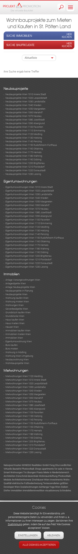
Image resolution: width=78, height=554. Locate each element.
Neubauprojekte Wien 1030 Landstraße (25, 101)
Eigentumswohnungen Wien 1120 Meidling (27, 227)
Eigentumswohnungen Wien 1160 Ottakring (27, 241)
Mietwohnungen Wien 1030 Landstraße (25, 387)
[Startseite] (22, 7)
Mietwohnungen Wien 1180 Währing (23, 434)
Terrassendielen (51, 483)
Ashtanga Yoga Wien (49, 487)
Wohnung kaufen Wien (16, 298)
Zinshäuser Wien (40, 479)
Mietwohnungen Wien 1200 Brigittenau (25, 441)
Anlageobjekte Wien (15, 283)
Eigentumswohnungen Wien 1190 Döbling (26, 252)
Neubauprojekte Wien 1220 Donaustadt (25, 170)
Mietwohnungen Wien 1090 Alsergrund (25, 408)
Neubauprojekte (16, 89)
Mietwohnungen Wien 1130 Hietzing (23, 416)
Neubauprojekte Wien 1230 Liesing (23, 174)
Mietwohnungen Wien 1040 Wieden (23, 390)
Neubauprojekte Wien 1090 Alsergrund (25, 123)
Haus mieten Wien (14, 323)
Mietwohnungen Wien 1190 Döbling (23, 437)
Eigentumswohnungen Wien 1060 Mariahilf (27, 205)
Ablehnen (53, 535)
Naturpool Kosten (12, 465)
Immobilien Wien (14, 337)
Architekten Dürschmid (15, 476)
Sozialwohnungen (29, 487)
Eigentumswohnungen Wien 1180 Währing (27, 248)
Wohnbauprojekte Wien (17, 363)
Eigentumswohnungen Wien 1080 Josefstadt (28, 212)
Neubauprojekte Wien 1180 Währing (23, 156)
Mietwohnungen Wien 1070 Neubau (23, 401)
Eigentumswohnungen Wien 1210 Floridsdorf (28, 259)
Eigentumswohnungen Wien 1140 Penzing (27, 234)
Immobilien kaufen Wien (17, 330)
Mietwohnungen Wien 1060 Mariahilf (24, 398)
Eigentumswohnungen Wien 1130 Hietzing (27, 230)
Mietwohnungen (16, 370)
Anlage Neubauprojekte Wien (20, 287)
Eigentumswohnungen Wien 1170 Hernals (26, 245)
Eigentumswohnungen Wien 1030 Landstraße (28, 194)
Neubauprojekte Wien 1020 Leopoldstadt (26, 98)
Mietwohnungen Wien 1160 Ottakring (24, 427)
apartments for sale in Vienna (57, 468)
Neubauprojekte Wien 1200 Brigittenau (25, 163)
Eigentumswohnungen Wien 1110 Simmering (28, 223)
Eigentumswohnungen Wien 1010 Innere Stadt (29, 187)
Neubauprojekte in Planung (19, 290)
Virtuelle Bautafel (12, 468)
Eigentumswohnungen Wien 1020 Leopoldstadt (29, 190)
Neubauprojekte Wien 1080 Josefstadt (25, 119)
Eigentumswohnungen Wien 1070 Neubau (26, 208)
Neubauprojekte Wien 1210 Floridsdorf (24, 166)
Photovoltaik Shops (32, 468)
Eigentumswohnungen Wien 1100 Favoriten (27, 219)
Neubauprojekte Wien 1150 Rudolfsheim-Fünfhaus (31, 145)
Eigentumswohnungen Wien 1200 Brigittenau (28, 256)
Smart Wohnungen (13, 472)
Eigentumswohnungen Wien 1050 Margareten (28, 201)
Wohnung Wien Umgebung (19, 356)
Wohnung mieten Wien (17, 301)
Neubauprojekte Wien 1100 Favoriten (24, 127)
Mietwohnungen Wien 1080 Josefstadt (25, 405)
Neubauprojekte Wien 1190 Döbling (23, 159)
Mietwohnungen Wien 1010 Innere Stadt (25, 379)
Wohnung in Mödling (15, 352)
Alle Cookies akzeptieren (39, 544)
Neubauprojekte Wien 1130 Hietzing (23, 137)
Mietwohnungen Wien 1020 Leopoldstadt (26, 383)
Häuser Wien (12, 327)
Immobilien (12, 274)
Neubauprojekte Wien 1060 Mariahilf (23, 112)
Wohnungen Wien (14, 305)
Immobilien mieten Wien (18, 334)
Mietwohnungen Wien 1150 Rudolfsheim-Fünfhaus (31, 423)
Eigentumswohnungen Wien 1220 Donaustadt (28, 263)
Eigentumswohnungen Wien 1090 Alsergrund (28, 216)
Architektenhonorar (21, 479)
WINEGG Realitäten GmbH (35, 465)
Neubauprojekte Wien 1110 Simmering (25, 130)
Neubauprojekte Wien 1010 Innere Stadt (25, 94)
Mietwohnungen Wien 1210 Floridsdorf (25, 445)
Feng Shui (55, 465)
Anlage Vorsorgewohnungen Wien (22, 279)
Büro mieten (11, 348)
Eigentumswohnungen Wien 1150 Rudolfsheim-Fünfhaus (34, 237)
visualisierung (52, 490)
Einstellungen (28, 535)
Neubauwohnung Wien (17, 359)
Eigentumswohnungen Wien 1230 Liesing (26, 266)
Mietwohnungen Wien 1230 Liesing (23, 452)
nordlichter (65, 465)
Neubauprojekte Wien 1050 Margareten (25, 108)
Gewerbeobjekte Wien (16, 308)
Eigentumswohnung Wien (18, 341)
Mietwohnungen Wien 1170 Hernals (23, 430)
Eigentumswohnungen (20, 181)
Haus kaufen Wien (14, 319)
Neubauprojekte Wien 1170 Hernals (23, 152)
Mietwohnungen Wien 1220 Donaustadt (25, 448)
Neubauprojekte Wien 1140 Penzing (23, 141)
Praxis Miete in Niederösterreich (52, 472)
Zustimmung (15, 524)
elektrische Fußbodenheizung (27, 483)
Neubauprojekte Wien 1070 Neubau (23, 116)
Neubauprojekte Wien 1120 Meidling (23, 134)
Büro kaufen (11, 345)
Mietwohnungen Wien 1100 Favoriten (24, 412)
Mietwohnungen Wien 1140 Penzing (23, 419)
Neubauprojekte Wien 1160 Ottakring (24, 148)
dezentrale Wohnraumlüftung (43, 476)
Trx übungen (29, 472)
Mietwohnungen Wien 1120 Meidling (24, 376)
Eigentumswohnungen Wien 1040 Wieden (26, 198)
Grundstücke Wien (14, 316)
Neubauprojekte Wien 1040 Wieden (23, 105)
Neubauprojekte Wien (16, 294)
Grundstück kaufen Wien (17, 312)
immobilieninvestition (33, 490)
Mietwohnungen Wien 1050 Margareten (25, 394)
